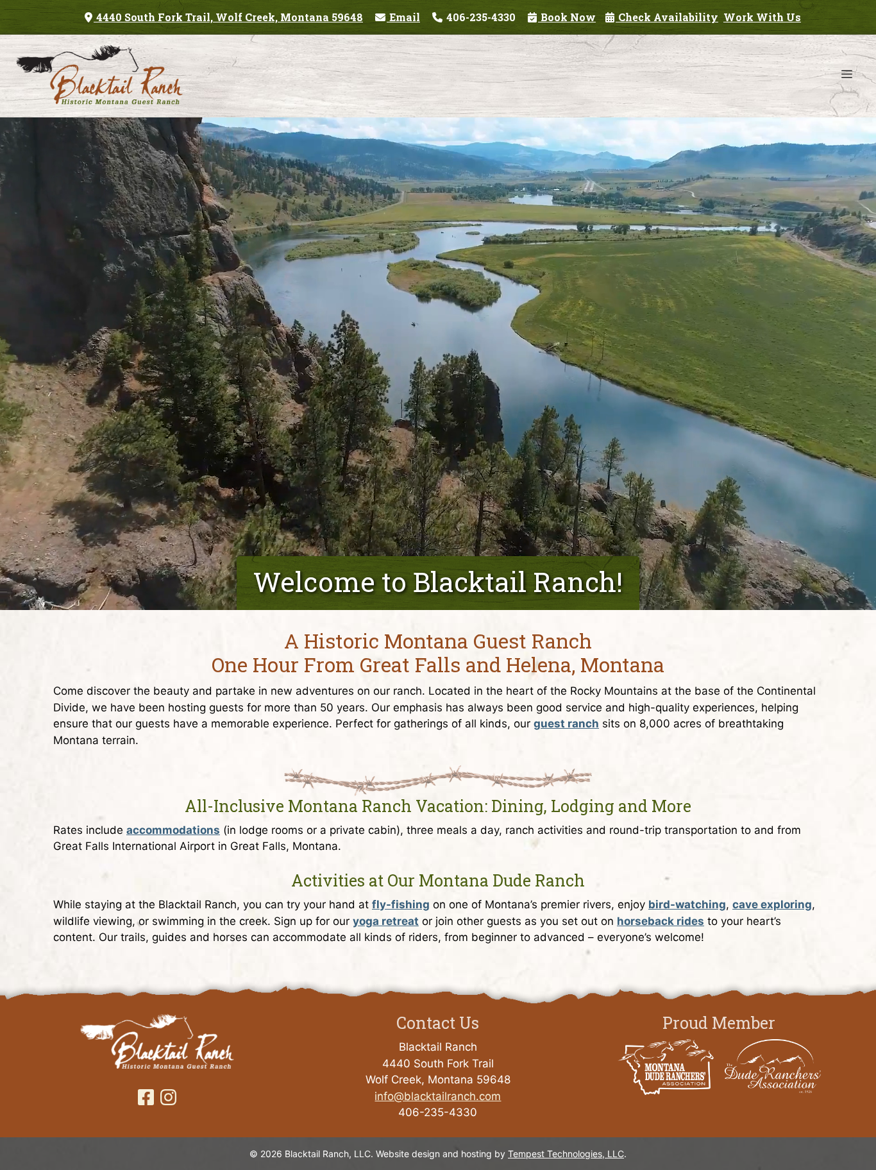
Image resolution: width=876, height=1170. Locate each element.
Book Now (567, 17)
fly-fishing (401, 904)
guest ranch (566, 723)
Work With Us (762, 17)
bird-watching (687, 904)
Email (403, 17)
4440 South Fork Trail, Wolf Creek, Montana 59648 (228, 17)
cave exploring (772, 904)
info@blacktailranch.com (438, 1096)
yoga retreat (386, 921)
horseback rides (660, 921)
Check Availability (667, 17)
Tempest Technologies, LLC (566, 1153)
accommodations (173, 830)
